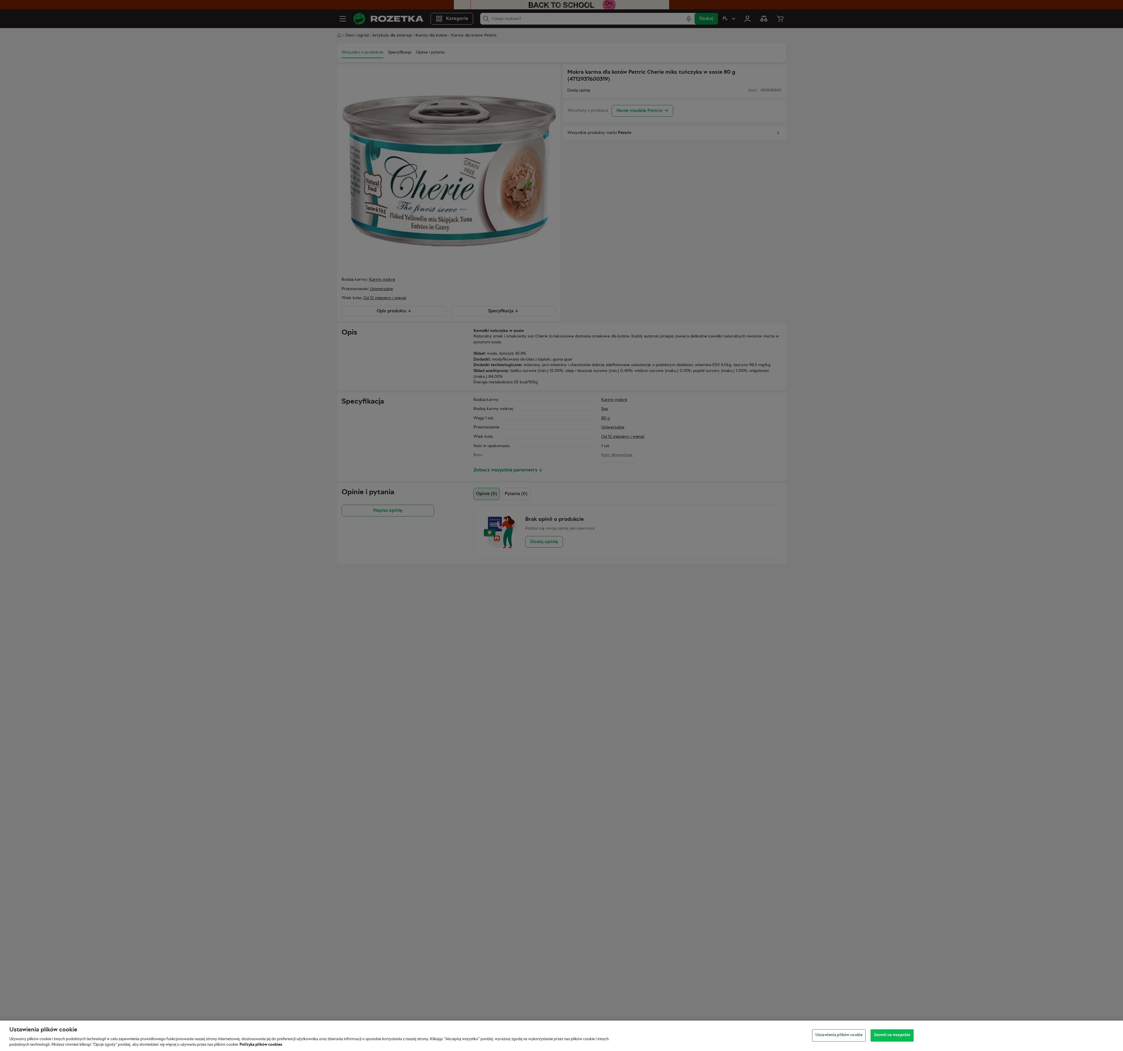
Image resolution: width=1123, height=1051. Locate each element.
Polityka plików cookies (261, 1045)
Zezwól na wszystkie (892, 1035)
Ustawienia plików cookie (838, 1035)
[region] (561, 1036)
